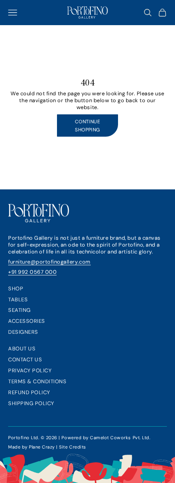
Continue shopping (88, 125)
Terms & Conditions (37, 381)
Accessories (26, 321)
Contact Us (25, 359)
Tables (18, 299)
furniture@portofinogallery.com (49, 261)
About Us (21, 348)
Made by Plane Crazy (31, 447)
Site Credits (72, 447)
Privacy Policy (30, 370)
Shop (15, 288)
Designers (23, 331)
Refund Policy (29, 392)
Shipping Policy (31, 403)
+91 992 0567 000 (32, 271)
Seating (19, 310)
